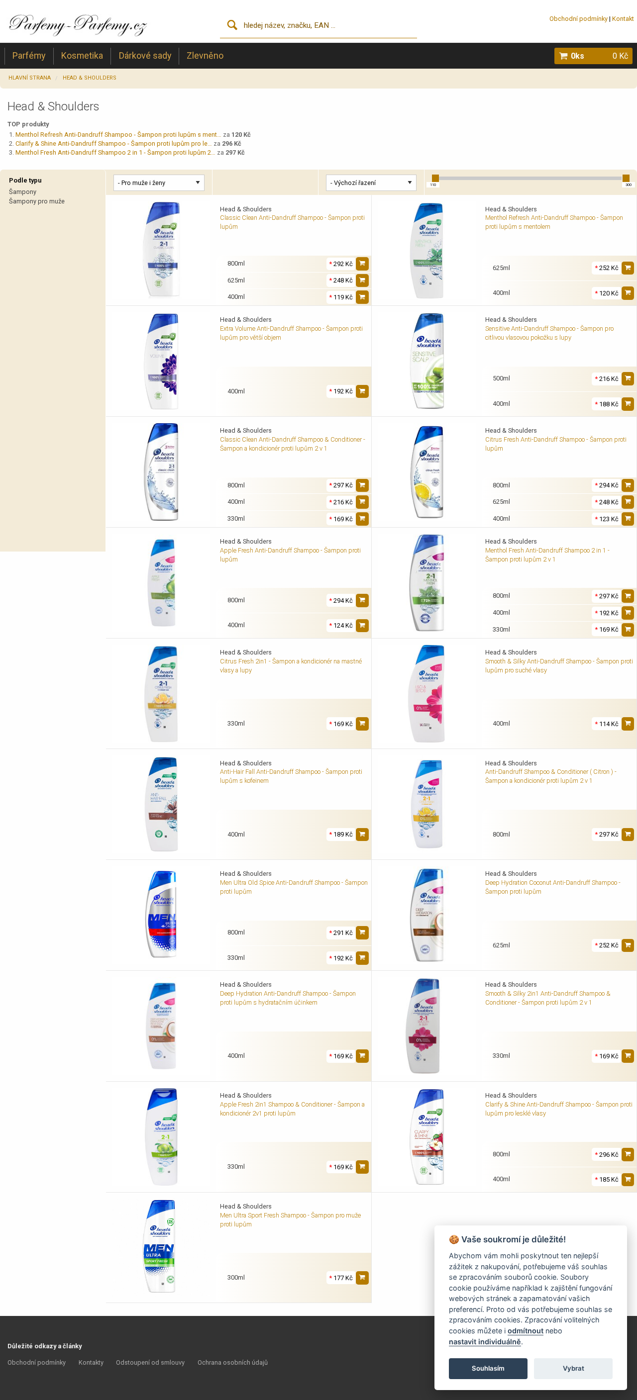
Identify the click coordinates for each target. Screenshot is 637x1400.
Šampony (22, 191)
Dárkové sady (145, 55)
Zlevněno (205, 55)
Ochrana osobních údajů (233, 1362)
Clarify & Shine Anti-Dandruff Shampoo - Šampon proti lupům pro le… (113, 143)
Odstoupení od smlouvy (150, 1362)
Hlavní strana (29, 78)
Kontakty (91, 1362)
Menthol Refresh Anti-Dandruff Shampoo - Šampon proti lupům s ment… (118, 134)
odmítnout (525, 1330)
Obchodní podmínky (578, 18)
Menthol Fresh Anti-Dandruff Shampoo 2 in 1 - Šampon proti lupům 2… (115, 152)
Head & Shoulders (89, 78)
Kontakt (623, 18)
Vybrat (573, 1368)
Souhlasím (488, 1368)
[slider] (435, 178)
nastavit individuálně (485, 1341)
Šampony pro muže (37, 201)
